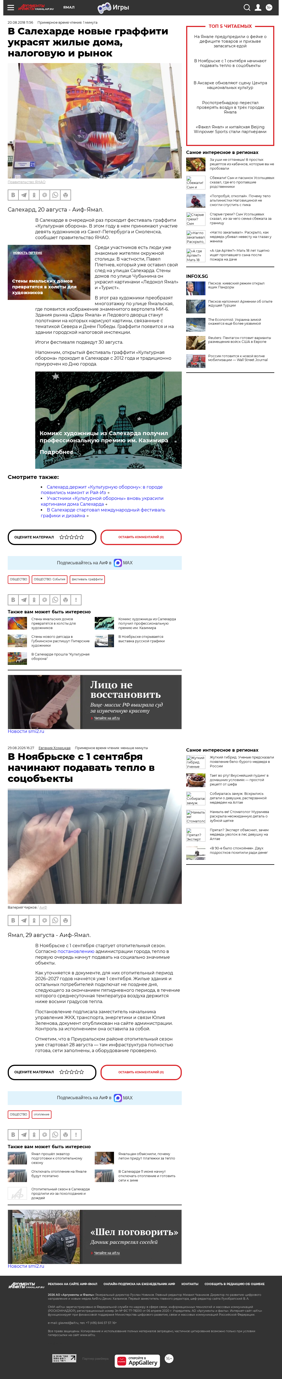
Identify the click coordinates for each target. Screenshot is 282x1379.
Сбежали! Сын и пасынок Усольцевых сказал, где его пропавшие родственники (242, 182)
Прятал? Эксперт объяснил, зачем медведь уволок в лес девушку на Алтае (239, 834)
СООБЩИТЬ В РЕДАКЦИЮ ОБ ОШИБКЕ (235, 1284)
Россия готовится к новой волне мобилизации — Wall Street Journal (238, 358)
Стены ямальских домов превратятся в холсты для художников (53, 623)
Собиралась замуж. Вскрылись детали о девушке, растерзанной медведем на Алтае (238, 798)
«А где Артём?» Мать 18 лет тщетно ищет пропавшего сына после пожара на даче (240, 254)
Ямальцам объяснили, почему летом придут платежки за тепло (146, 1156)
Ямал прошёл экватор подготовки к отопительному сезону (56, 1158)
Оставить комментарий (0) (141, 537)
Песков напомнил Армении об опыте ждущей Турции (240, 303)
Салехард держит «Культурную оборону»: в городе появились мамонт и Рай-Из (102, 489)
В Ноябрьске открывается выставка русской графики (141, 639)
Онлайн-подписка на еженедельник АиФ (139, 1284)
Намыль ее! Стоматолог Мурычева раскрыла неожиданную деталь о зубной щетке (239, 816)
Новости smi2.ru (26, 731)
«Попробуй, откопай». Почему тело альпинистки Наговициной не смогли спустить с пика (240, 200)
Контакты (189, 1284)
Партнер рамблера (95, 1358)
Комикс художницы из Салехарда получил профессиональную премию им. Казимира (104, 437)
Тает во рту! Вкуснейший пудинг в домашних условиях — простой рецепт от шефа (239, 779)
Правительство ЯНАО (26, 182)
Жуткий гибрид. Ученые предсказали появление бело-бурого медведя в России (242, 761)
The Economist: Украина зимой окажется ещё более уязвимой (234, 322)
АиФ (43, 907)
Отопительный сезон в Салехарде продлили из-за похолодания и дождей (60, 1193)
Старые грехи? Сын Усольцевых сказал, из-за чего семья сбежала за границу (241, 218)
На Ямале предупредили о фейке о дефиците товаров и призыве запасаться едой (230, 41)
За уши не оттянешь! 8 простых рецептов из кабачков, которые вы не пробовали (242, 164)
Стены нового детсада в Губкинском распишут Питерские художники (60, 641)
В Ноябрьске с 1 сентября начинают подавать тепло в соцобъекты (230, 63)
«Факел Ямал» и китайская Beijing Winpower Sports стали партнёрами (230, 129)
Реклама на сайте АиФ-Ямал (72, 1284)
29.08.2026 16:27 (21, 748)
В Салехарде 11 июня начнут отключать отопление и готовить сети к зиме (146, 1175)
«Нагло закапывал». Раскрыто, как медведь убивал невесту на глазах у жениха (241, 236)
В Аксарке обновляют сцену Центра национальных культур (230, 85)
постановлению (77, 951)
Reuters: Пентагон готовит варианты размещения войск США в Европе (239, 340)
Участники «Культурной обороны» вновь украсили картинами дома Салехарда (102, 501)
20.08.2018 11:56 (20, 22)
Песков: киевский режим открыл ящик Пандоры (236, 285)
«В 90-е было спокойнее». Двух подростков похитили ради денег (239, 850)
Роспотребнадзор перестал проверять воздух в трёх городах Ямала (230, 108)
